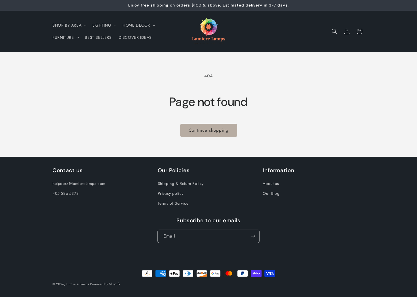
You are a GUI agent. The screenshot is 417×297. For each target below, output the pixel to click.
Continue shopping (209, 130)
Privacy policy (171, 193)
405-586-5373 (65, 193)
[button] (69, 25)
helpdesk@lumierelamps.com (79, 183)
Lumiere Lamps (77, 284)
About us (271, 183)
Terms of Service (173, 203)
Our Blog (271, 193)
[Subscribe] (253, 236)
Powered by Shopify (105, 284)
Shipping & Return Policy (181, 183)
